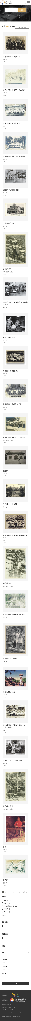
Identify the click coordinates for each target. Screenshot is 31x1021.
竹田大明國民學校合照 (11, 123)
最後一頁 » (26, 892)
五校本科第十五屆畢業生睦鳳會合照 (15, 536)
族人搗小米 (7, 583)
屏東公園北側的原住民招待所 (14, 437)
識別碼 (4, 974)
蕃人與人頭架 (8, 806)
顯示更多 (4, 915)
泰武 (4, 847)
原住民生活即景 (9, 692)
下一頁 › (18, 892)
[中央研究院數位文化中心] (15, 995)
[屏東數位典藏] (7, 2)
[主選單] (28, 2)
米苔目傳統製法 (9, 338)
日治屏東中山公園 (10, 504)
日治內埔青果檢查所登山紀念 (14, 90)
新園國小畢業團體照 (11, 371)
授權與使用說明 (6, 1017)
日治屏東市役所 (9, 223)
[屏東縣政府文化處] (18, 1000)
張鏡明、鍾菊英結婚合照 (12, 761)
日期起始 (4, 960)
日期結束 (4, 967)
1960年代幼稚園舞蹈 (11, 190)
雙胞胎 (5, 880)
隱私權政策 (16, 1017)
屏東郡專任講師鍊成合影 (12, 404)
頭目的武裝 (7, 269)
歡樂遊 (5, 471)
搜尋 (24, 2)
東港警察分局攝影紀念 (11, 57)
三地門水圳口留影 (10, 659)
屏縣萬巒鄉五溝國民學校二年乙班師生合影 (15, 726)
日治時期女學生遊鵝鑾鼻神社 (14, 157)
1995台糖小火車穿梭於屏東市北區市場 (15, 303)
